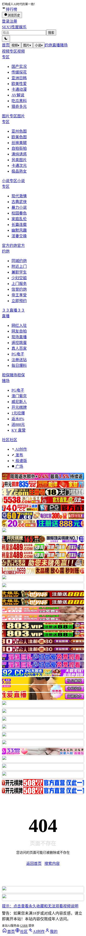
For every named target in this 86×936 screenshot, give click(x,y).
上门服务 (19, 284)
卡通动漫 (19, 89)
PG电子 (17, 354)
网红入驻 (19, 326)
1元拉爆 (18, 413)
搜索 (51, 33)
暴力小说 (19, 207)
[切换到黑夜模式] (6, 38)
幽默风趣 (19, 230)
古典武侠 (19, 202)
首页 (6, 45)
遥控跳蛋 (19, 343)
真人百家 (19, 348)
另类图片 (19, 160)
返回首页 (34, 863)
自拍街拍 (19, 148)
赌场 (64, 45)
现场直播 (19, 337)
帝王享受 (19, 295)
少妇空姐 (19, 278)
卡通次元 (19, 166)
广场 (19, 466)
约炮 (48, 45)
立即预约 (19, 301)
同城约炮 (19, 261)
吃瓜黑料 (19, 101)
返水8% (17, 419)
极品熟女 (19, 171)
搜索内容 (52, 863)
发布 (19, 455)
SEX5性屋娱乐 (14, 27)
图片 (27, 45)
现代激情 (19, 196)
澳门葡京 (19, 396)
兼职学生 (19, 272)
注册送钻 (19, 360)
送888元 (18, 425)
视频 (15, 45)
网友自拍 (19, 331)
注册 (13, 21)
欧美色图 (19, 137)
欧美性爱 (19, 84)
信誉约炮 (19, 289)
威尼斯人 (19, 402)
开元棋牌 (19, 407)
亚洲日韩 (19, 78)
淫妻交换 (19, 236)
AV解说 (17, 95)
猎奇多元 (19, 107)
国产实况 (19, 67)
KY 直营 (18, 430)
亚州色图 (19, 131)
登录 (6, 21)
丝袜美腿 (19, 143)
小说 (39, 45)
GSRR (24, 925)
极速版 (21, 461)
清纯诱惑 (19, 154)
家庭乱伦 (19, 219)
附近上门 (19, 266)
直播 (56, 45)
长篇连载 (19, 225)
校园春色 (19, 213)
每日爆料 (19, 365)
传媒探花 (19, 72)
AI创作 (21, 449)
